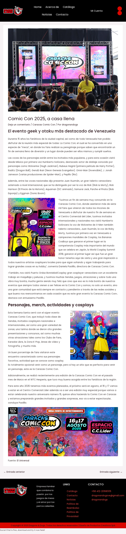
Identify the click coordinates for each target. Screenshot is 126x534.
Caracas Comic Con (43, 124)
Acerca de (52, 7)
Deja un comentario (19, 124)
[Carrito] (109, 10)
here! (42, 530)
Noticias (47, 14)
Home (38, 7)
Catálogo (69, 7)
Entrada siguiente (111, 472)
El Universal (23, 460)
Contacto (62, 14)
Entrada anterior (14, 472)
